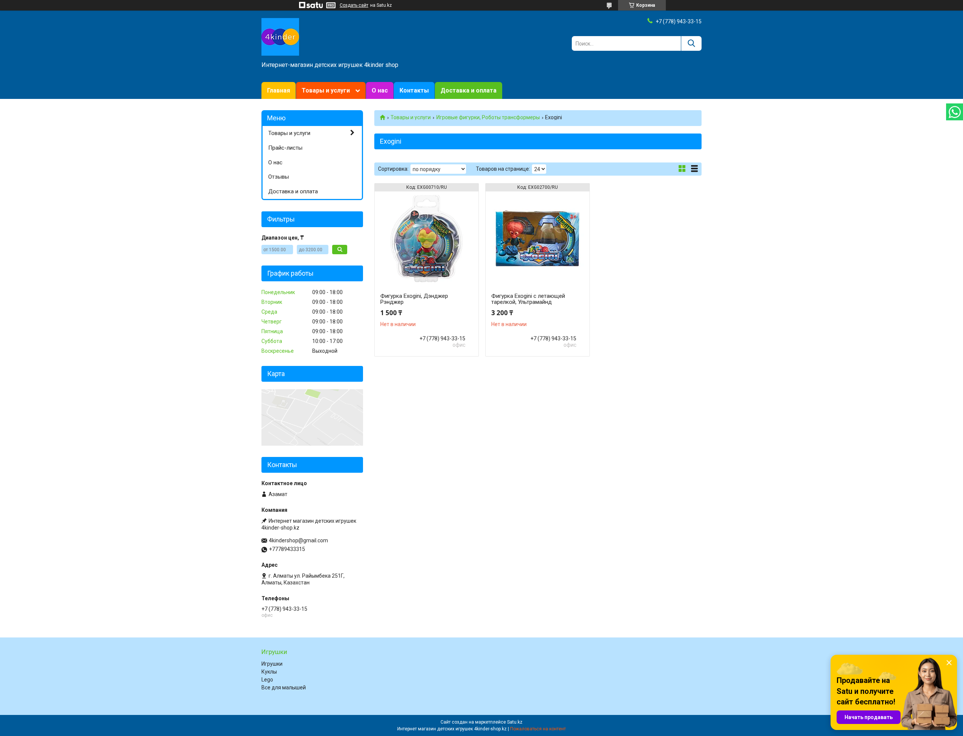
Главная (278, 90)
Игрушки (272, 664)
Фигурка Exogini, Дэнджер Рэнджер (414, 299)
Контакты (414, 90)
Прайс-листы (285, 147)
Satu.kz (515, 722)
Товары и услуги (326, 90)
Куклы (269, 672)
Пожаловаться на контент (538, 728)
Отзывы (278, 176)
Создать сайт (354, 5)
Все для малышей (283, 687)
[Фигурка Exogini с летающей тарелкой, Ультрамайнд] (537, 238)
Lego (267, 680)
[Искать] (691, 43)
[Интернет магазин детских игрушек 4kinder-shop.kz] (280, 36)
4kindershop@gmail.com (298, 540)
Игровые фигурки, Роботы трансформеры (488, 117)
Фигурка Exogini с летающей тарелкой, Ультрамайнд (528, 299)
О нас (380, 90)
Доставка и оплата (468, 90)
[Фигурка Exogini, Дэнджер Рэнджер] (426, 238)
